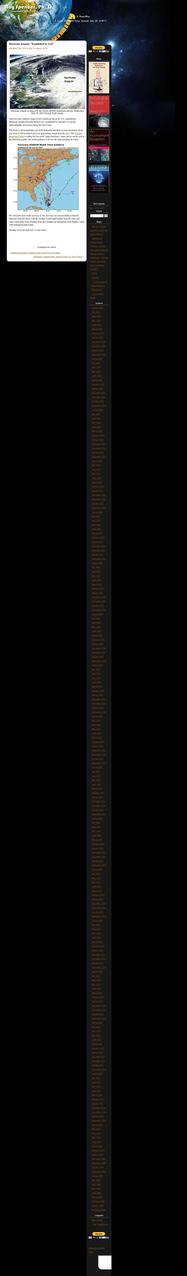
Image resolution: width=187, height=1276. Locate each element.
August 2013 (97, 971)
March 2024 (97, 431)
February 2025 (98, 384)
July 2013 (96, 975)
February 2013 (98, 997)
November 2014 (99, 907)
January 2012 (97, 1052)
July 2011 (96, 1077)
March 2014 (97, 941)
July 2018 (96, 720)
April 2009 (96, 1192)
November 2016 (99, 805)
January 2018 (97, 745)
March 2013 (97, 992)
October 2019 (98, 656)
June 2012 (96, 1031)
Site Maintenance (100, 1224)
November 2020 (99, 601)
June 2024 (96, 418)
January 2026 (97, 337)
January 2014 (97, 950)
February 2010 (98, 1150)
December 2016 (99, 801)
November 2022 (99, 499)
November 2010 (99, 1111)
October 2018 (98, 707)
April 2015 (96, 886)
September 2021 (99, 558)
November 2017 (99, 754)
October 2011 (98, 1065)
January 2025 (97, 388)
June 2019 (96, 673)
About (94, 273)
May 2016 (96, 831)
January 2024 (97, 439)
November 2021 (99, 550)
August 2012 (97, 1022)
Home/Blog (84, 16)
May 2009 (96, 1188)
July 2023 (96, 465)
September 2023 (99, 456)
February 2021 (98, 588)
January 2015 (97, 899)
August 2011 (97, 1073)
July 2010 (96, 1128)
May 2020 (96, 626)
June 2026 (96, 316)
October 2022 (98, 503)
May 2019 (96, 677)
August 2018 (97, 716)
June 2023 (96, 469)
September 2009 (99, 1171)
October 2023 (98, 452)
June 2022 (96, 520)
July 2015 (96, 873)
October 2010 (98, 1116)
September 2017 (99, 762)
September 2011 (99, 1069)
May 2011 (96, 1086)
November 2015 (99, 856)
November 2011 (99, 1060)
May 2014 (96, 933)
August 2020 (97, 614)
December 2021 (99, 545)
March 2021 (97, 584)
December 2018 (99, 699)
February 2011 (98, 1099)
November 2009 (99, 1163)
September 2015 (99, 865)
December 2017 (99, 750)
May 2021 (96, 575)
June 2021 (96, 571)
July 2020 (96, 618)
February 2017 (98, 792)
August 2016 (97, 818)
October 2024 (98, 401)
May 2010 (96, 1137)
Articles (95, 277)
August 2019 (97, 665)
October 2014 (98, 911)
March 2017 (97, 788)
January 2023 (97, 490)
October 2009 (98, 1167)
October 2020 (98, 605)
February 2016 (98, 843)
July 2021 (96, 567)
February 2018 (98, 741)
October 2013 (98, 962)
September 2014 (99, 916)
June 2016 (96, 826)
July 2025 (96, 362)
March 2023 (97, 482)
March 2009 (97, 1197)
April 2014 (96, 937)
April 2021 (96, 579)
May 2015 (96, 882)
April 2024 (96, 426)
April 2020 (96, 631)
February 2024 (98, 435)
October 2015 (98, 860)
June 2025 (96, 367)
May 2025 (96, 371)
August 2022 (97, 511)
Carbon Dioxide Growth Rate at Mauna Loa (99, 285)
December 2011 (99, 1056)
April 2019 (96, 682)
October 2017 (98, 758)
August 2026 (97, 307)
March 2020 (97, 635)
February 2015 (98, 894)
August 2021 (97, 562)
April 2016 (96, 835)
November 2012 (99, 1009)
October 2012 (98, 1014)
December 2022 (99, 494)
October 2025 (98, 350)
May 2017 (96, 780)
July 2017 (96, 771)
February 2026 (98, 333)
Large (102, 208)
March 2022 (97, 533)
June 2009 (96, 1184)
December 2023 (99, 443)
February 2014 (98, 945)
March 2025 (97, 379)
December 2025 (99, 341)
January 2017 (97, 797)
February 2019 (98, 690)
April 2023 (96, 477)
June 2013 (96, 980)
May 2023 (96, 473)
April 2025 (96, 375)
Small (90, 208)
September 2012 (99, 1018)
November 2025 (99, 345)
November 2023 (99, 448)
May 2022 (96, 524)
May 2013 (96, 984)
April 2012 (96, 1039)
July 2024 (96, 414)
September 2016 (99, 814)
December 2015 (99, 852)
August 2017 (97, 767)
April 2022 (96, 528)
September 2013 (99, 967)
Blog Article (97, 1219)
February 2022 (98, 537)
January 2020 (97, 643)
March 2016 (97, 839)
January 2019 (97, 694)
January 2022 (97, 541)
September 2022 (99, 507)
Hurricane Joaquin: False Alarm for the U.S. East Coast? (58, 256)
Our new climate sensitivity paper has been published (98, 230)
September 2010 (99, 1120)
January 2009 (97, 1205)
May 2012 (96, 1035)
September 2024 (99, 405)
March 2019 (97, 686)
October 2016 (98, 809)
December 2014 (99, 903)
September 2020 (99, 609)
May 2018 (96, 728)
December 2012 (99, 1005)
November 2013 (99, 958)
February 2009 (98, 1201)
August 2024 (97, 409)
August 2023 (97, 460)
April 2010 (96, 1141)
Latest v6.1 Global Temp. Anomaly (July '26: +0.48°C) (82, 20)
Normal (96, 208)
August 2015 (97, 869)
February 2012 (98, 1048)
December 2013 (99, 954)
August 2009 (97, 1175)
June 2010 (96, 1133)
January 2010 (97, 1154)
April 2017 (96, 784)
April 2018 (96, 733)
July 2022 (96, 516)
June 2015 (96, 877)
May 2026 (96, 320)
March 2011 (97, 1094)
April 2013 (96, 988)
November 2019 (99, 652)
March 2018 (97, 737)
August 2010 (97, 1124)
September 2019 (99, 660)
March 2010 (97, 1145)
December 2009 (99, 1158)
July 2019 (96, 669)
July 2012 (96, 1026)
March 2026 (97, 328)
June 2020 (96, 622)
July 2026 (96, 311)
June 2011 (96, 1082)
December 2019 (99, 648)
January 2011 (97, 1103)
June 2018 (96, 724)
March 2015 (97, 890)
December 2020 (99, 597)
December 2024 (99, 392)
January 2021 (97, 592)
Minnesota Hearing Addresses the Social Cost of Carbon (35, 252)
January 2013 (97, 1001)
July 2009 (96, 1180)
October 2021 (98, 554)
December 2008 (99, 1209)
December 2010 (99, 1107)
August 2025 (97, 358)
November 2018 (99, 703)
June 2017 (96, 775)
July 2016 (96, 822)
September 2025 (99, 354)
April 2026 (96, 324)
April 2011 (96, 1090)
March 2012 (97, 1043)
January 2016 (97, 848)
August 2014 (97, 920)
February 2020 (98, 639)
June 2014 (96, 928)
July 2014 (96, 924)
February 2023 (98, 486)
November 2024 (99, 396)
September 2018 (99, 711)
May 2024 (96, 422)
